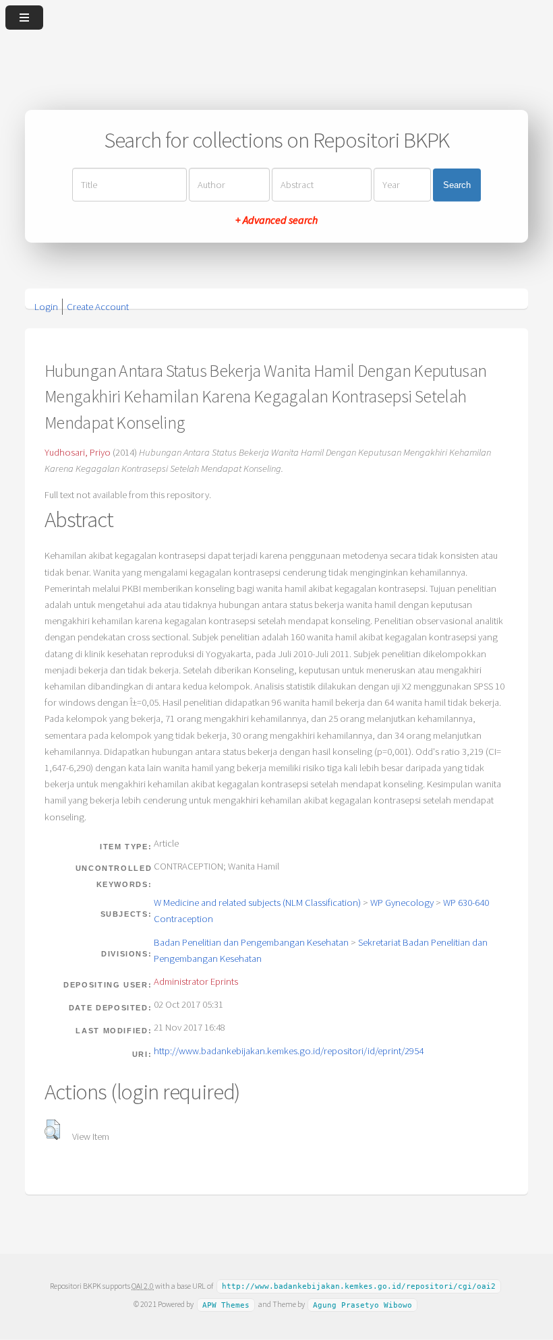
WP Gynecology (402, 902)
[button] (52, 1130)
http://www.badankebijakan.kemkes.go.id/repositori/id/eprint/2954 (289, 1051)
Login (46, 307)
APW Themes (226, 1304)
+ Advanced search (276, 219)
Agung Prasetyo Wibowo (362, 1304)
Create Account (98, 307)
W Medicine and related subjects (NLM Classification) (257, 902)
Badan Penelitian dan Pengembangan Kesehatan (251, 942)
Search (457, 185)
